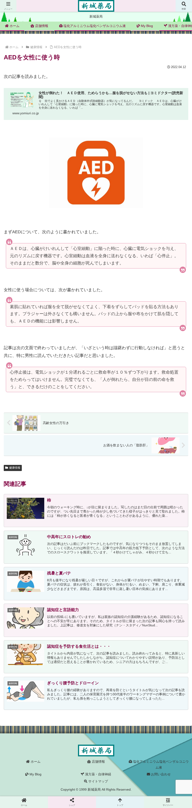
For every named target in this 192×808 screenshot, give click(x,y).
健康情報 (14, 467)
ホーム (35, 761)
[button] (177, 677)
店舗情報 (98, 761)
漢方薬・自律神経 (97, 774)
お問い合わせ (160, 774)
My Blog (35, 774)
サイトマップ (97, 781)
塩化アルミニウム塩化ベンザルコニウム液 (160, 764)
